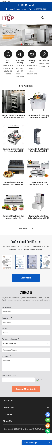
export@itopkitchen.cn (18, 9)
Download (8, 400)
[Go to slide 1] (21, 44)
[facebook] (19, 5)
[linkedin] (29, 5)
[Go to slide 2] (23, 44)
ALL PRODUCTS (26, 228)
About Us (7, 421)
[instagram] (22, 5)
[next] (48, 262)
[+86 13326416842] (30, 9)
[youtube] (33, 5)
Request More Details (26, 389)
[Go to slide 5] (30, 44)
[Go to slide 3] (26, 44)
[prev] (4, 262)
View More (26, 277)
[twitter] (26, 5)
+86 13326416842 (40, 9)
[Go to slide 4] (28, 44)
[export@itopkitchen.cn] (6, 9)
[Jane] (47, 414)
